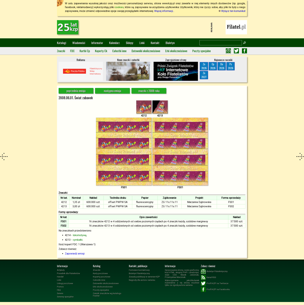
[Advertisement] (152, 27)
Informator (97, 43)
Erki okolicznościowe (176, 51)
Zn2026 (204, 66)
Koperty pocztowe (101, 277)
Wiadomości (78, 43)
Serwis (60, 293)
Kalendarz (114, 43)
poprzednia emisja (76, 91)
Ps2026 (230, 66)
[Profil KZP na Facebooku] (244, 50)
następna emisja (112, 91)
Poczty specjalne (201, 51)
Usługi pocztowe (65, 283)
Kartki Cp (85, 51)
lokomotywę (79, 235)
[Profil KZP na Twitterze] (236, 50)
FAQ (59, 290)
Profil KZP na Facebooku (218, 289)
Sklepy (129, 43)
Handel (60, 277)
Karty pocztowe (100, 273)
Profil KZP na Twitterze (217, 283)
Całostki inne (119, 51)
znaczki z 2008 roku (149, 91)
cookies (119, 7)
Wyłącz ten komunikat (233, 11)
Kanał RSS (211, 277)
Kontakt (155, 43)
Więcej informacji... (164, 11)
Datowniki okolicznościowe (146, 51)
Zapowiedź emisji (75, 253)
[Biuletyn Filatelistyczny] (228, 50)
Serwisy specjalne (65, 296)
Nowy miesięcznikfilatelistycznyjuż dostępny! (236, 27)
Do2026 (221, 66)
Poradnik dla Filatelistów (68, 273)
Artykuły (61, 270)
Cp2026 (212, 66)
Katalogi (61, 43)
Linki (142, 43)
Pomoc (60, 287)
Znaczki (61, 51)
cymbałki (78, 239)
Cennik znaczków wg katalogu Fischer (107, 294)
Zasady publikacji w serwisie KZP (144, 277)
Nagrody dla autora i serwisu (142, 280)
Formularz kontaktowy (139, 270)
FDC (72, 51)
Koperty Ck (101, 51)
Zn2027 (203, 75)
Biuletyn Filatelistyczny (139, 273)
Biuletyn (170, 43)
